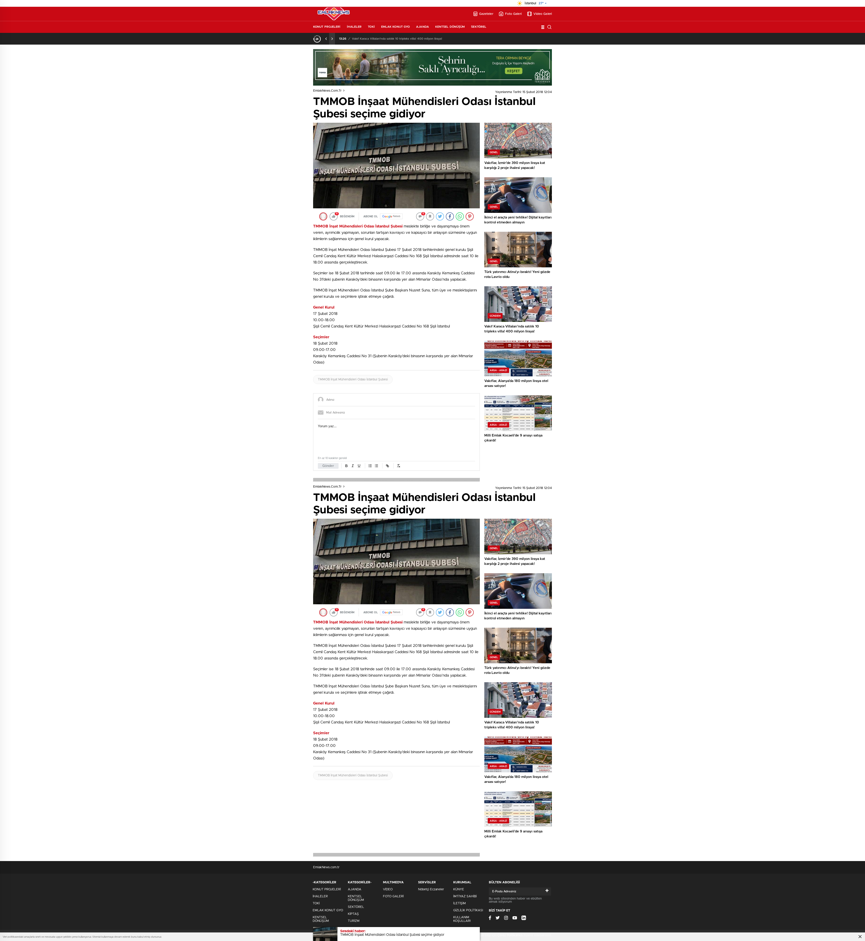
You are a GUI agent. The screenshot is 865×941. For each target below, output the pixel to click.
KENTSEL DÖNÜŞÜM (450, 26)
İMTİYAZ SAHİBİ (465, 896)
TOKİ (371, 26)
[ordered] (370, 465)
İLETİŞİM (459, 903)
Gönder (328, 466)
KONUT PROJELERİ (327, 26)
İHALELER (354, 26)
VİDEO (388, 889)
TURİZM (354, 921)
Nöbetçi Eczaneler (431, 889)
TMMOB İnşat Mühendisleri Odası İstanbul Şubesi (353, 379)
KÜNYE (458, 889)
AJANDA (422, 26)
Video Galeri (542, 14)
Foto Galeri (513, 14)
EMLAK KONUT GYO (395, 26)
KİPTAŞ (353, 914)
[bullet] (376, 465)
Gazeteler (486, 14)
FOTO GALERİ (393, 896)
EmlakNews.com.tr (327, 90)
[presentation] (326, 39)
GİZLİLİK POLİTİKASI (468, 910)
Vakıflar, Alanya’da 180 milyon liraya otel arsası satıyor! (388, 38)
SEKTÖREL (478, 26)
